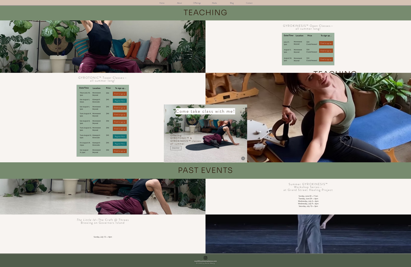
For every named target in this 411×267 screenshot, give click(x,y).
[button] (243, 158)
